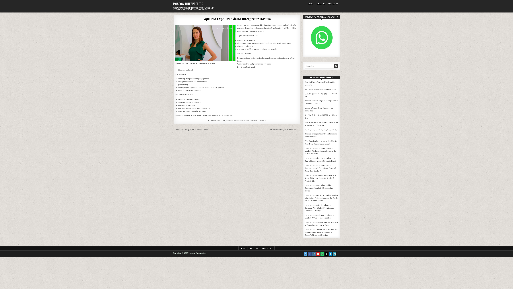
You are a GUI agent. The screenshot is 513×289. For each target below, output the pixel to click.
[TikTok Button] (326, 254)
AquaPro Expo (220, 120)
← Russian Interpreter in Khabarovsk (191, 130)
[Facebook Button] (310, 254)
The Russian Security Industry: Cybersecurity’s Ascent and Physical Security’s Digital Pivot (320, 168)
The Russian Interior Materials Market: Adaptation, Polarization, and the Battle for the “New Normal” (321, 198)
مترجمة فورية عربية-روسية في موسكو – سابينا (321, 130)
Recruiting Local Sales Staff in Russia (320, 89)
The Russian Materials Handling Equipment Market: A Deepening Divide (319, 188)
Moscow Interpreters (188, 3)
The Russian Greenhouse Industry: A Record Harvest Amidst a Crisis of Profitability (320, 178)
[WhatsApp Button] (322, 254)
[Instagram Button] (314, 254)
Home (310, 4)
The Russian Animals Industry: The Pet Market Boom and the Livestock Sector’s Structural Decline (321, 232)
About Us (321, 4)
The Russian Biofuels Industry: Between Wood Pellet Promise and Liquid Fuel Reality (319, 208)
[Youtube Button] (318, 254)
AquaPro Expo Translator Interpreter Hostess (237, 19)
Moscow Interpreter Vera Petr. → (285, 130)
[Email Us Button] (334, 254)
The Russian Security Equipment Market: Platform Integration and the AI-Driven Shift (320, 151)
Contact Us (333, 4)
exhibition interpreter (234, 120)
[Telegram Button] (330, 254)
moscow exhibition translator (255, 120)
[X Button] (305, 254)
